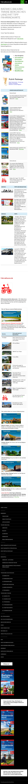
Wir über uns (4, 630)
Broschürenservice (6, 622)
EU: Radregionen (6, 599)
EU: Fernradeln (6, 601)
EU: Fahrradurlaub (7, 610)
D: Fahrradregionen (7, 578)
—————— (3, 554)
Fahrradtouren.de (6, 2)
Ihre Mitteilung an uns (6, 633)
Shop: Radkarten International (9, 548)
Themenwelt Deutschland (7, 572)
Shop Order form (5, 628)
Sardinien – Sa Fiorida (7, 559)
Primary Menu (26, 2)
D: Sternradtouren (7, 581)
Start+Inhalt (4, 507)
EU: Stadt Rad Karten (7, 607)
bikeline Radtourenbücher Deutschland (19, 66)
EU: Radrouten (6, 596)
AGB (2, 639)
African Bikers (6, 522)
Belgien (4, 530)
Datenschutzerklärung (7, 651)
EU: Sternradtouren (7, 604)
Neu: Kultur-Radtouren (7, 619)
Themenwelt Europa (6, 593)
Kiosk (2, 625)
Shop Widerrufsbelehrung (7, 645)
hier (22, 396)
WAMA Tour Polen (6, 519)
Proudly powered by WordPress (7, 782)
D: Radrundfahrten (7, 587)
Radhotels (3, 556)
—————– (3, 510)
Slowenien (5, 533)
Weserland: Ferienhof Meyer (9, 562)
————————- (4, 636)
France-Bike (5, 516)
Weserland (5, 536)
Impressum (3, 654)
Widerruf (3, 648)
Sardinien (4, 527)
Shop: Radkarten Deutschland (8, 545)
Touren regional (5, 525)
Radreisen (3, 513)
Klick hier (21, 149)
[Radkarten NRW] (4, 152)
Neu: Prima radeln (5, 616)
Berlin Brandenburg (7, 539)
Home (2, 657)
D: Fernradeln (5, 590)
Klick (16, 98)
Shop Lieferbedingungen (7, 642)
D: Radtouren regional (8, 584)
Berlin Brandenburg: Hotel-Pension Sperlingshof (11, 566)
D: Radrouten (5, 575)
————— (3, 613)
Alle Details (20, 38)
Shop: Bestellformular (7, 551)
